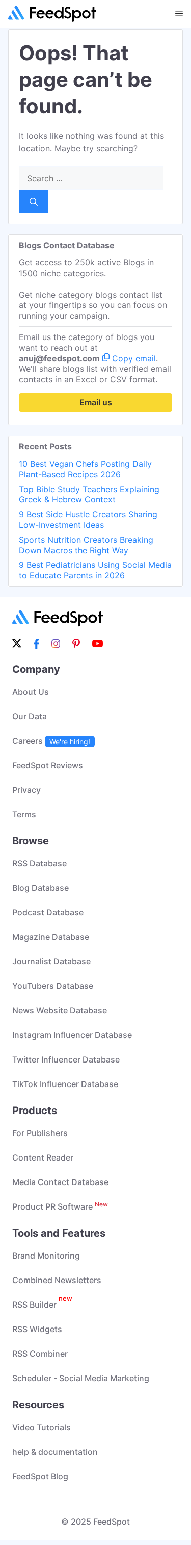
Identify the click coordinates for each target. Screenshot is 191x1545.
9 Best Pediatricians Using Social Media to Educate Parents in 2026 (95, 570)
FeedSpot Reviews (47, 765)
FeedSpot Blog (40, 1476)
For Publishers (40, 1133)
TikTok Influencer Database (65, 1084)
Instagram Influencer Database (72, 1035)
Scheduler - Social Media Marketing (80, 1378)
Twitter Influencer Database (66, 1059)
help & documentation (55, 1451)
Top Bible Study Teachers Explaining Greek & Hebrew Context (89, 494)
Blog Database (40, 888)
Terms (24, 814)
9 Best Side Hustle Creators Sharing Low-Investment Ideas (88, 519)
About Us (30, 692)
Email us (95, 402)
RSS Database (39, 863)
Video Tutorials (41, 1427)
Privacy (26, 790)
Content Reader (42, 1157)
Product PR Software (60, 1206)
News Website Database (59, 1010)
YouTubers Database (52, 986)
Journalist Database (51, 961)
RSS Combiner (40, 1353)
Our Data (29, 716)
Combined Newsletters (56, 1280)
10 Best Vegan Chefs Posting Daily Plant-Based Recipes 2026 (85, 468)
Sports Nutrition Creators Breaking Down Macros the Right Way (86, 545)
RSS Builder (42, 1304)
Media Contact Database (60, 1182)
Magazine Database (50, 937)
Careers (51, 741)
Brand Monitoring (46, 1255)
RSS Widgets (37, 1329)
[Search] (33, 201)
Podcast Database (48, 912)
